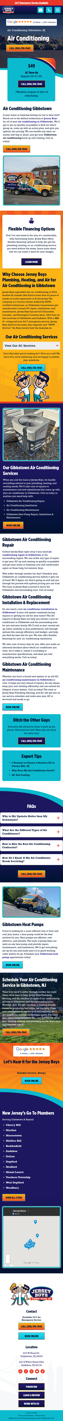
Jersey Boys (50, 118)
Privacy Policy (40, 1415)
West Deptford (15, 1182)
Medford (11, 1166)
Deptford (11, 1161)
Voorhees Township (18, 1177)
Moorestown (14, 1135)
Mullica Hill (13, 1140)
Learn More (31, 262)
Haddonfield (13, 1146)
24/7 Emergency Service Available (31, 3)
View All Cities (14, 1197)
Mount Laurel (14, 1172)
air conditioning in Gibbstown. (36, 121)
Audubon (11, 1151)
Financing (31, 1386)
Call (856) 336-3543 (19, 48)
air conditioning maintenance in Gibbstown (27, 679)
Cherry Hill (13, 1125)
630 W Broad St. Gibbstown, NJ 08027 (31, 1355)
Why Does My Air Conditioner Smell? (33, 770)
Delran (10, 1156)
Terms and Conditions (26, 1415)
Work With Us (31, 1403)
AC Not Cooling (21, 775)
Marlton (11, 1130)
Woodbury (12, 1187)
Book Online (13, 525)
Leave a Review (31, 1395)
